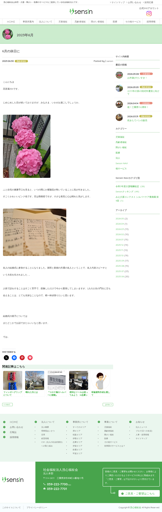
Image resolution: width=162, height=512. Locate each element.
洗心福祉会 (136, 507)
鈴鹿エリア (77, 449)
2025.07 (120, 271)
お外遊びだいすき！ (137, 77)
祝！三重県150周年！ (138, 107)
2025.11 (119, 250)
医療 (115, 21)
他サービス (121, 168)
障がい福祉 (121, 147)
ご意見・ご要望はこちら (140, 493)
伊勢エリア (77, 438)
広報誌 (13, 432)
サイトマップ (118, 2)
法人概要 (45, 427)
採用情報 (151, 21)
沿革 (43, 434)
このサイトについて (11, 507)
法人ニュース (141, 427)
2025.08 (120, 265)
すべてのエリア (79, 427)
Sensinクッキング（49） (128, 191)
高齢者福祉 (80, 21)
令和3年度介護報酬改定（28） (131, 186)
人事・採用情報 (142, 434)
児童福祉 (63, 21)
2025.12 (119, 244)
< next (7, 404)
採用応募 (148, 2)
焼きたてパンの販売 (137, 120)
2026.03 (120, 229)
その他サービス (133, 21)
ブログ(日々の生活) (144, 431)
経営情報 (45, 438)
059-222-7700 (57, 484)
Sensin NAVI (122, 163)
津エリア (76, 431)
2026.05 (120, 218)
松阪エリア (77, 434)
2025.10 (120, 255)
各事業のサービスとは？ (114, 446)
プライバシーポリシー (37, 507)
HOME (11, 21)
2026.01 (120, 239)
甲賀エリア (77, 453)
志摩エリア (77, 442)
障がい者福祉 (97, 21)
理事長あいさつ (48, 431)
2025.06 (120, 276)
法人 (118, 158)
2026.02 (120, 234)
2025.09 (120, 260)
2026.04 (120, 223)
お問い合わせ (134, 2)
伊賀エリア (77, 446)
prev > (108, 404)
